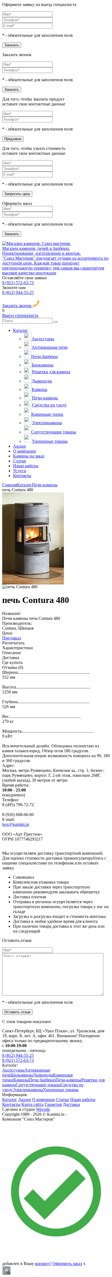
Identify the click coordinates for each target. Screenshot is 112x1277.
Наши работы (25, 465)
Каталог (20, 330)
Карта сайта (32, 1104)
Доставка (71, 1104)
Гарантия (53, 1104)
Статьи (19, 461)
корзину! (43, 1263)
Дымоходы (42, 381)
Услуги (19, 470)
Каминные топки (47, 414)
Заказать (11, 45)
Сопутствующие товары (53, 432)
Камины (39, 389)
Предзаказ (12, 139)
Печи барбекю (44, 356)
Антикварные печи (50, 347)
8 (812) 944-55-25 (18, 292)
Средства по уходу (49, 405)
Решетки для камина (51, 371)
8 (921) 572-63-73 (18, 282)
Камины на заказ (28, 456)
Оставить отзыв (17, 1012)
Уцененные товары (50, 441)
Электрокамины (47, 422)
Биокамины (43, 365)
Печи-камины (45, 398)
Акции (19, 446)
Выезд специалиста (20, 315)
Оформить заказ (67, 1263)
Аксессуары (43, 338)
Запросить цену (17, 194)
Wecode (43, 1109)
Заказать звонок (17, 305)
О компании (24, 451)
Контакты (22, 475)
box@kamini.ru (15, 824)
